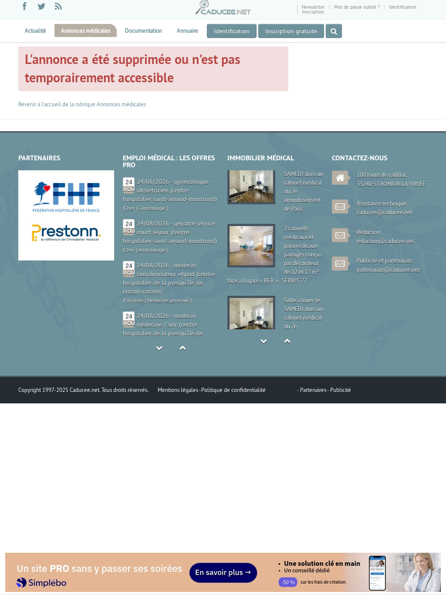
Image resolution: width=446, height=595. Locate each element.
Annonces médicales (85, 30)
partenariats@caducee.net (388, 269)
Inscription (313, 12)
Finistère (133, 300)
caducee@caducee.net (384, 212)
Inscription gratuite (291, 31)
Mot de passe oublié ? (357, 7)
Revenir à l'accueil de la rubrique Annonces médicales (82, 104)
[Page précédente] (48, 125)
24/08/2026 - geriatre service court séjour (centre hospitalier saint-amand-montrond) (170, 232)
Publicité (340, 389)
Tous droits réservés (124, 389)
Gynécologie (152, 208)
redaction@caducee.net (385, 240)
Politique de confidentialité (233, 389)
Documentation (143, 30)
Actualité (35, 30)
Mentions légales (178, 389)
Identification (402, 7)
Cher (129, 208)
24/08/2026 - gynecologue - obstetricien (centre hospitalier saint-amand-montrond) (170, 190)
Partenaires (313, 389)
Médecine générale (168, 300)
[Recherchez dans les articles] (334, 31)
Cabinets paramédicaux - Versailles (302, 303)
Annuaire (187, 30)
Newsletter (313, 7)
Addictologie (152, 250)
